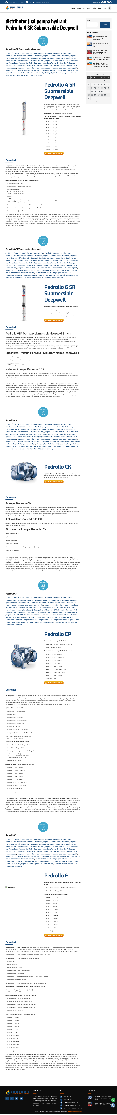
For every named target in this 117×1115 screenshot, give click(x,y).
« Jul (97, 101)
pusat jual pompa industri (67, 73)
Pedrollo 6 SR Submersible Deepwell (23, 249)
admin (7, 53)
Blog (99, 8)
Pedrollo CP (11, 593)
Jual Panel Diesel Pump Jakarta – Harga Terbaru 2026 (101, 45)
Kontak (105, 8)
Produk (89, 8)
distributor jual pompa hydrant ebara (48, 56)
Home (73, 8)
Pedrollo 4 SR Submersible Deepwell (23, 49)
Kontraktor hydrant (27, 273)
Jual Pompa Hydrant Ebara (21, 65)
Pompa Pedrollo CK (30, 620)
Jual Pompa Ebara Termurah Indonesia (52, 63)
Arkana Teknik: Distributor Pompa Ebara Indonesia (101, 58)
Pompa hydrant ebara (64, 70)
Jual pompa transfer (48, 70)
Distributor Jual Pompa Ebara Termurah (19, 56)
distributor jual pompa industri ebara (52, 58)
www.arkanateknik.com (75, 1112)
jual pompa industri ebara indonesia (49, 68)
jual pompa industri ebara (26, 68)
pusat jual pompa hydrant (48, 73)
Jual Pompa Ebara (71, 61)
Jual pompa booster (36, 61)
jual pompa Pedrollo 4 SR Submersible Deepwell (22, 70)
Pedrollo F (10, 835)
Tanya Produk (55, 153)
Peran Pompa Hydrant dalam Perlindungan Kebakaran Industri (103, 1103)
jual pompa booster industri (54, 61)
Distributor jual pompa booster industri (58, 53)
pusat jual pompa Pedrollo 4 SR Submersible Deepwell (24, 75)
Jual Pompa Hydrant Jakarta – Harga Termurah (100, 37)
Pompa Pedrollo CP (45, 620)
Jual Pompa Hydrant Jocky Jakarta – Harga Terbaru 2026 (100, 52)
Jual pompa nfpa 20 (70, 68)
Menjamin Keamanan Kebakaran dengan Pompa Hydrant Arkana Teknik (103, 1098)
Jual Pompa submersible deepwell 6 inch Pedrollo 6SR (60, 270)
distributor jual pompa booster (32, 53)
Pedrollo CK (11, 420)
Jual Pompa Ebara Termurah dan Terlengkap (21, 63)
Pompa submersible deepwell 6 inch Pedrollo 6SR (41, 275)
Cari (88, 20)
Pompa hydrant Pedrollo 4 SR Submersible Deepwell (55, 444)
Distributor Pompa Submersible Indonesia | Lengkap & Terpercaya (101, 64)
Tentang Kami (81, 8)
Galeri (94, 8)
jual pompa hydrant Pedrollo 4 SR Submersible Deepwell (52, 65)
